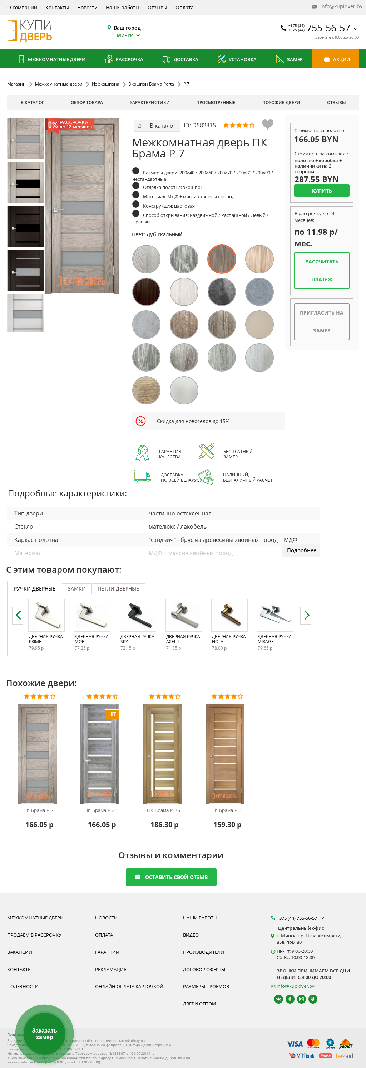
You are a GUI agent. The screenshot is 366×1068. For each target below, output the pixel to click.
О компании (22, 7)
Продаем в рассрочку (34, 935)
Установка (242, 59)
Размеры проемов (206, 986)
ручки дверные (34, 588)
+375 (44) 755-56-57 (297, 918)
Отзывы (157, 7)
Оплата (184, 7)
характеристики (150, 102)
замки (77, 588)
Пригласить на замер (321, 321)
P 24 (101, 810)
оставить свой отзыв (176, 877)
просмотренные (216, 102)
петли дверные (118, 588)
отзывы (336, 102)
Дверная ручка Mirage (275, 639)
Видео (191, 935)
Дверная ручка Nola (229, 639)
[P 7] (27, 138)
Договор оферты (204, 969)
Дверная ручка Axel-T (183, 639)
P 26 (163, 810)
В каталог (32, 102)
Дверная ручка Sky (137, 639)
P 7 (38, 810)
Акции (341, 59)
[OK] (309, 999)
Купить (322, 190)
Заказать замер (44, 1034)
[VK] (275, 999)
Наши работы (122, 7)
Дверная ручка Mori (92, 639)
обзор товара (87, 102)
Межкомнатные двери (56, 59)
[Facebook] (286, 999)
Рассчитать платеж (321, 270)
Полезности (23, 986)
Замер (294, 59)
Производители (203, 952)
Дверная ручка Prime (46, 639)
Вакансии (19, 952)
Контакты (57, 7)
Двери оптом (199, 1003)
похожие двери (281, 102)
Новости (87, 7)
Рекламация (111, 969)
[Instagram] (298, 999)
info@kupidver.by (339, 6)
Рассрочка (129, 59)
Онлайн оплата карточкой (129, 986)
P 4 (226, 810)
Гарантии (107, 952)
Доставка (185, 59)
